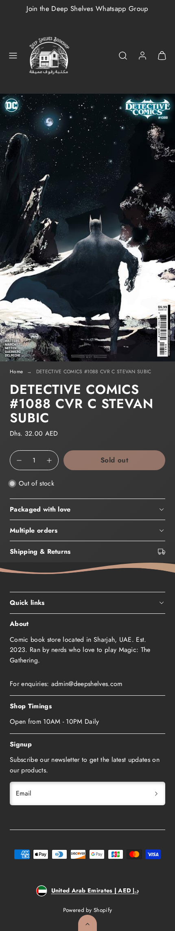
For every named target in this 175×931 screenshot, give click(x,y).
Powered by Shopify (87, 910)
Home (16, 371)
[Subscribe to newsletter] (156, 793)
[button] (13, 55)
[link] (142, 55)
